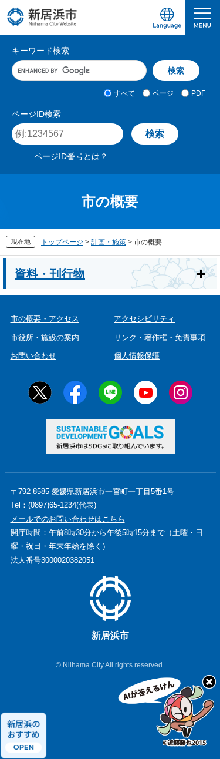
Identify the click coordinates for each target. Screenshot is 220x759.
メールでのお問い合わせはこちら (68, 519)
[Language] (167, 17)
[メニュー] (202, 17)
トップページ (62, 242)
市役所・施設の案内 (45, 337)
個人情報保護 (137, 355)
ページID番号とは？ (71, 156)
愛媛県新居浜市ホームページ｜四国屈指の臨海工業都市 (42, 16)
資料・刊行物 (50, 273)
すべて (124, 93)
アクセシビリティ (144, 318)
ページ (163, 93)
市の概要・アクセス (45, 318)
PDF (198, 93)
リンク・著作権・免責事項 (159, 337)
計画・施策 (108, 242)
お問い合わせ (33, 355)
